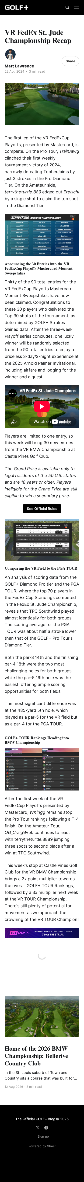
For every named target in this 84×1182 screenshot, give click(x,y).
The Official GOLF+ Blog (35, 1119)
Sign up (43, 1136)
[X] (38, 1128)
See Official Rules (42, 508)
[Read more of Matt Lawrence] (10, 54)
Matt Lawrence (19, 66)
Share (70, 61)
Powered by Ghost (42, 1146)
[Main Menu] (76, 7)
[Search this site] (67, 7)
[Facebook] (46, 1128)
